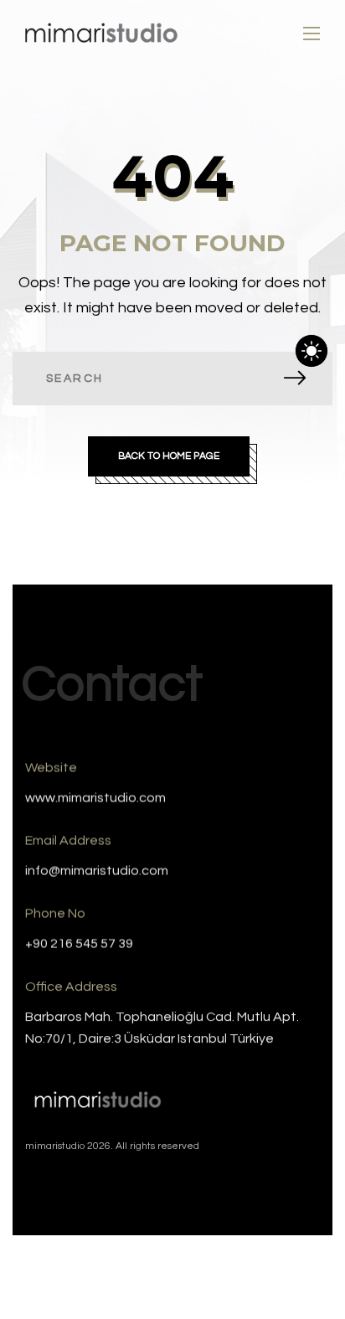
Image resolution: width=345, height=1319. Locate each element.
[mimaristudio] (101, 34)
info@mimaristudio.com (96, 871)
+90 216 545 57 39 (79, 944)
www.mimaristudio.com (95, 798)
